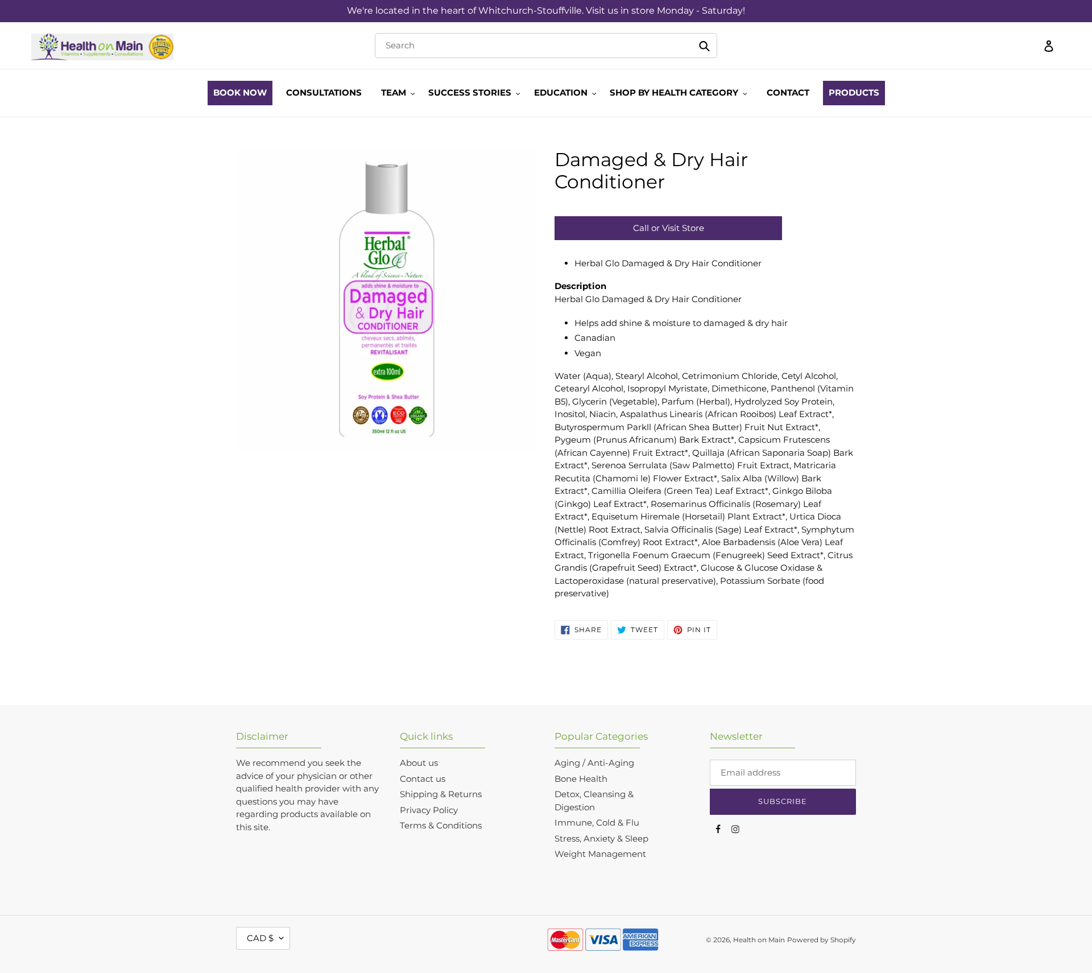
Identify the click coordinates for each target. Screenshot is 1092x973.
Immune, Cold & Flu (597, 822)
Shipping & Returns (441, 794)
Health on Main (759, 939)
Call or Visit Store (668, 227)
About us (419, 762)
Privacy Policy (429, 810)
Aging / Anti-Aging (594, 762)
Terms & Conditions (441, 825)
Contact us (422, 778)
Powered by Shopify (821, 939)
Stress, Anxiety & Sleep (601, 838)
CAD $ (260, 938)
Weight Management (600, 853)
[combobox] (546, 45)
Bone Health (581, 778)
